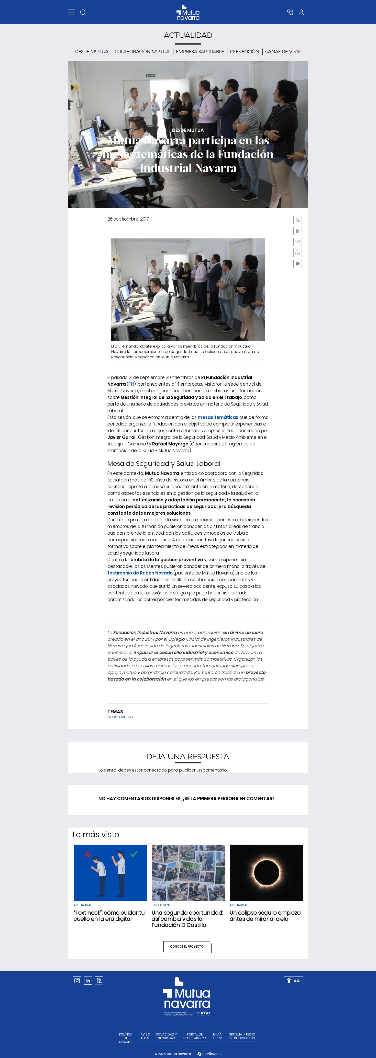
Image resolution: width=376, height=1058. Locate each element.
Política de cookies (125, 1038)
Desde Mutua (91, 51)
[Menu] (71, 12)
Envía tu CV (217, 1036)
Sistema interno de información (242, 1036)
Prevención (244, 51)
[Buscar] (83, 12)
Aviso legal (145, 1036)
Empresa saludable (200, 51)
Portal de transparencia (195, 1036)
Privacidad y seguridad (166, 1036)
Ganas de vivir (283, 51)
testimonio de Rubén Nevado (140, 573)
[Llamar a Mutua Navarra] (290, 12)
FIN (131, 384)
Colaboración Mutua (142, 51)
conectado (155, 770)
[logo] (188, 12)
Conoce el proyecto (187, 946)
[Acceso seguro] (301, 12)
